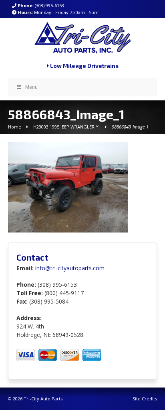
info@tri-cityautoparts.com (70, 268)
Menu (31, 87)
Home (14, 127)
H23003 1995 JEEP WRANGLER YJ (66, 127)
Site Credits (145, 399)
